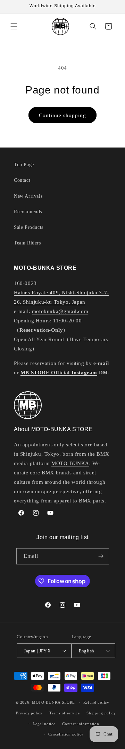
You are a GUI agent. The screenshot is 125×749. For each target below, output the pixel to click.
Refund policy (96, 702)
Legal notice (44, 724)
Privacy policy (29, 713)
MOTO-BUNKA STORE (53, 702)
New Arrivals (28, 196)
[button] (14, 26)
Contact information (80, 724)
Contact (22, 180)
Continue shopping (62, 115)
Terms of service (64, 713)
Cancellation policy (66, 734)
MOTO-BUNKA (70, 463)
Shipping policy (101, 713)
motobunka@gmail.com (60, 311)
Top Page (24, 164)
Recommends (28, 211)
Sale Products (28, 227)
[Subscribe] (101, 556)
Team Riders (27, 243)
